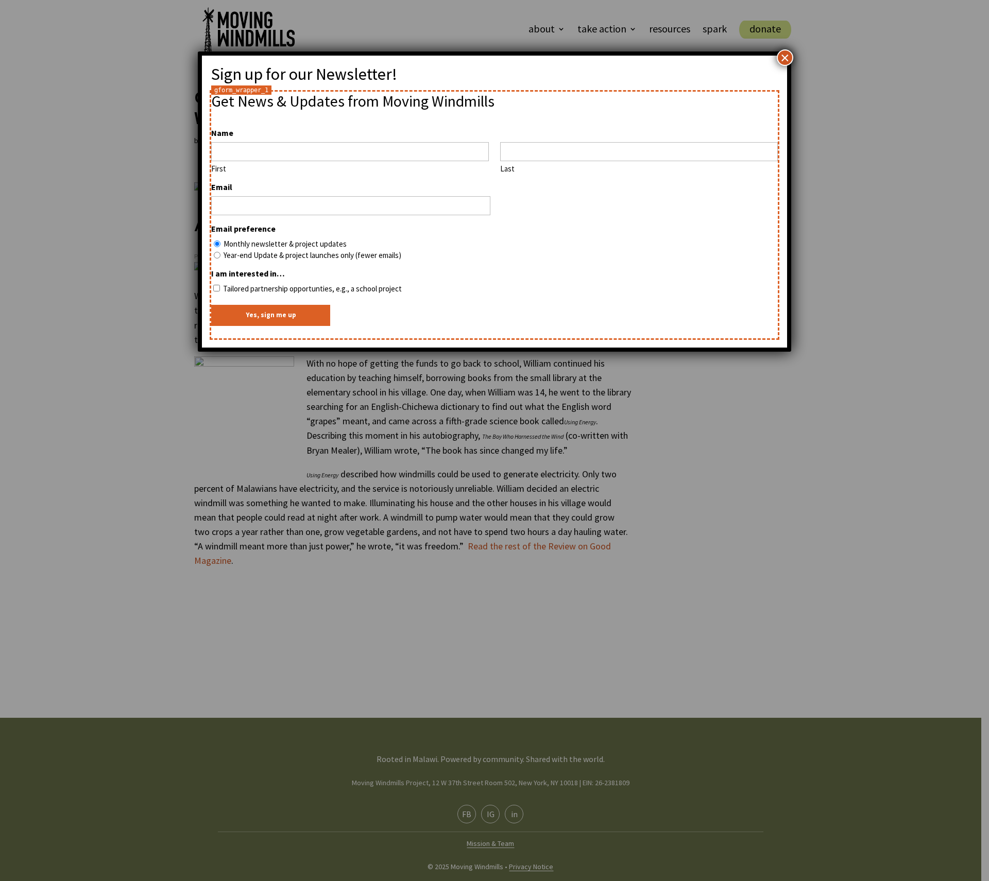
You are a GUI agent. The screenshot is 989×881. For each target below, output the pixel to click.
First (218, 169)
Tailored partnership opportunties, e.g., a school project (312, 288)
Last (507, 169)
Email (221, 187)
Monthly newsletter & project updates (285, 244)
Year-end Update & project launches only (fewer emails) (312, 255)
